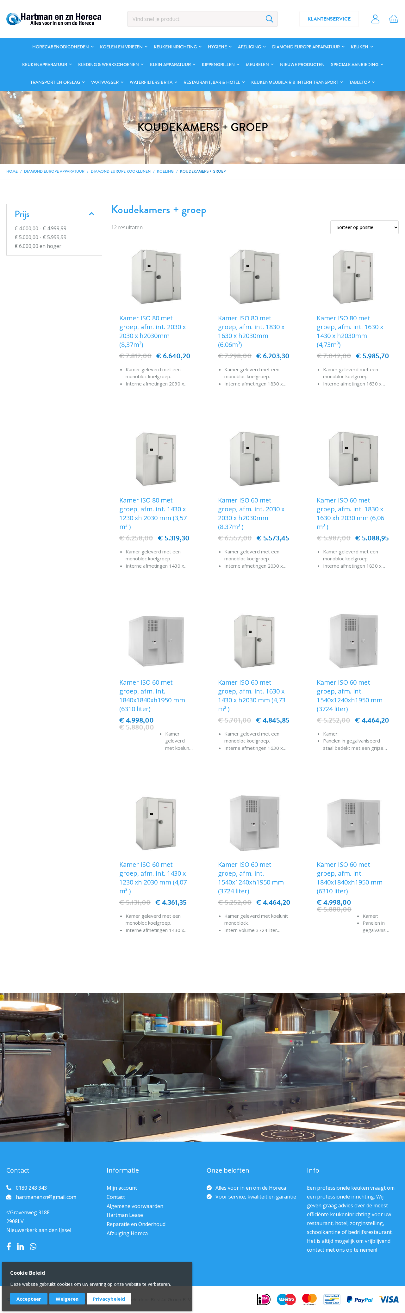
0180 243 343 (31, 1187)
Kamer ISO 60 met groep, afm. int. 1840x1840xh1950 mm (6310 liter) (152, 695)
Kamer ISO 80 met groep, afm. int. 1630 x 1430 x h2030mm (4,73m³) (350, 331)
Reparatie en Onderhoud (136, 1224)
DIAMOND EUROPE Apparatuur (54, 171)
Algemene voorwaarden (135, 1206)
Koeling (165, 171)
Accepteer (28, 1299)
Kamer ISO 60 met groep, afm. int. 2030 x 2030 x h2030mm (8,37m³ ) (251, 513)
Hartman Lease (125, 1214)
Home (12, 171)
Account (375, 19)
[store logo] (53, 19)
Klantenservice (329, 19)
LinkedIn (20, 1246)
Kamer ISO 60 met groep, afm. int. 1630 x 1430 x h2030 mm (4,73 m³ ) (251, 695)
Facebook (8, 1246)
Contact (116, 1196)
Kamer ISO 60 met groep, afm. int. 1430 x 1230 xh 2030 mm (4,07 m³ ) (153, 877)
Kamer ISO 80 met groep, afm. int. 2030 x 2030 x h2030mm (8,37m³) (152, 331)
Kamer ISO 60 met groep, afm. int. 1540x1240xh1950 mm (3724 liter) (350, 695)
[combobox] (203, 19)
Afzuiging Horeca (127, 1233)
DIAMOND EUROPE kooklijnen (121, 171)
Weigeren (67, 1299)
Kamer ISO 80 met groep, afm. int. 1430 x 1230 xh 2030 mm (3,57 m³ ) (153, 513)
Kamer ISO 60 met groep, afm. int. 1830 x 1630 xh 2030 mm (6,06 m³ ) (350, 513)
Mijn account (122, 1187)
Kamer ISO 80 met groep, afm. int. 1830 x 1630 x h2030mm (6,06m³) (251, 331)
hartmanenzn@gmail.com (46, 1196)
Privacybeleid (109, 1299)
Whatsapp (33, 1246)
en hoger (38, 246)
